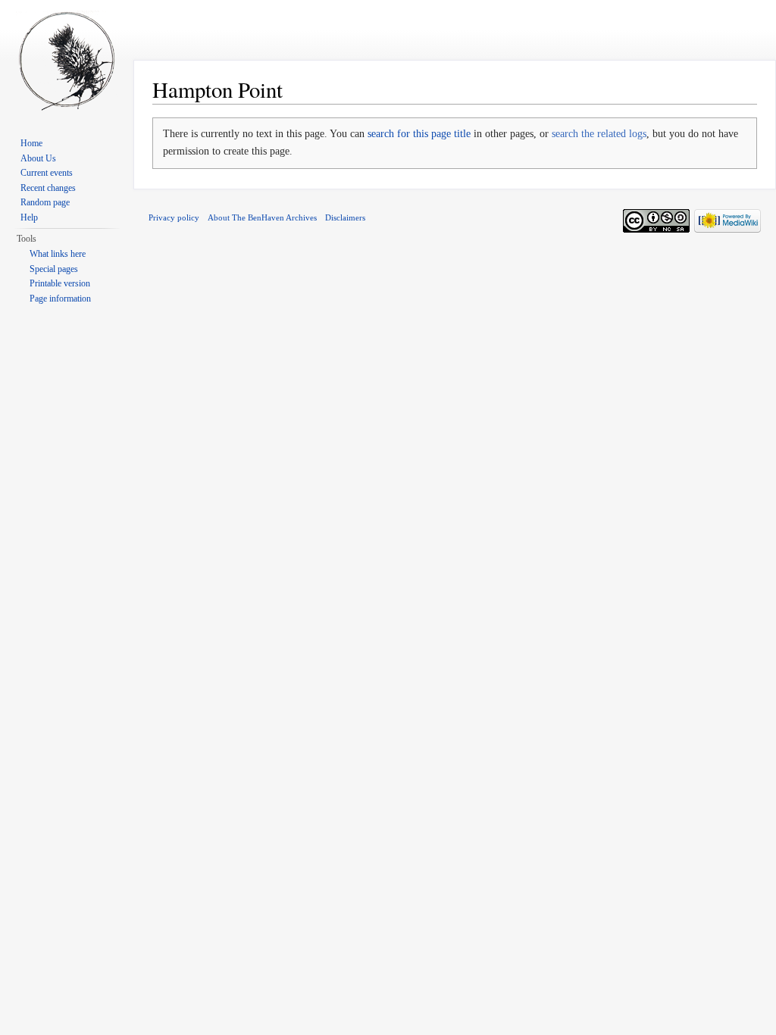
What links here (58, 254)
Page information (60, 298)
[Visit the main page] (66, 60)
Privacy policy (174, 217)
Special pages (54, 269)
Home (31, 143)
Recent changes (48, 188)
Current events (46, 172)
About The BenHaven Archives (262, 217)
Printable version (60, 283)
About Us (38, 158)
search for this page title (419, 133)
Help (29, 217)
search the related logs (599, 133)
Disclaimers (345, 217)
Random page (45, 202)
